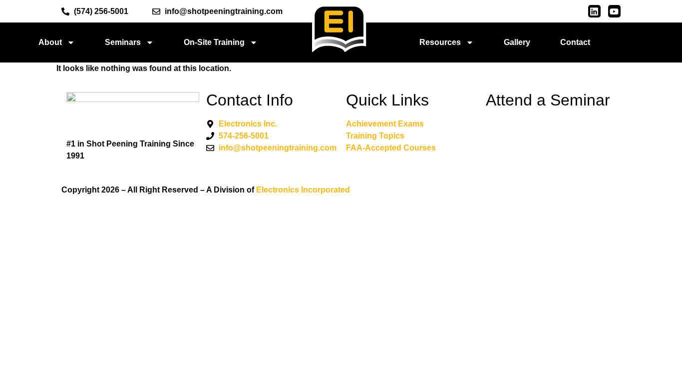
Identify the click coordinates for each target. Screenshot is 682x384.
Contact (575, 42)
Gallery (517, 42)
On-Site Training (214, 42)
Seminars (123, 42)
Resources (440, 42)
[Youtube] (614, 11)
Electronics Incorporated (303, 190)
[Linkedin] (594, 11)
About (50, 42)
